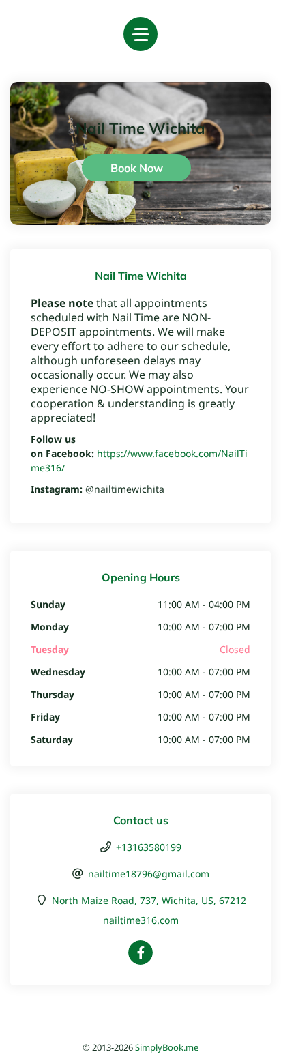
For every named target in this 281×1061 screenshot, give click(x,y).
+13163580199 (148, 847)
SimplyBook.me (166, 1047)
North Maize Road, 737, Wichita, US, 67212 (149, 900)
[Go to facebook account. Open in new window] (140, 952)
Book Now (136, 168)
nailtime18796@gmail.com (148, 873)
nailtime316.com (141, 920)
